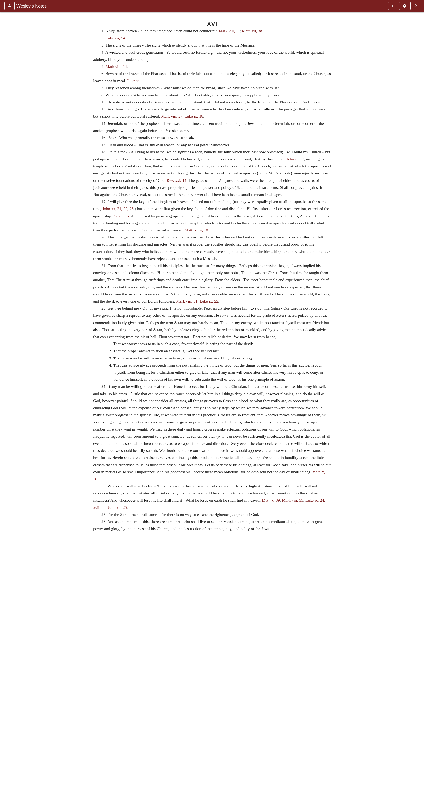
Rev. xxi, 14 (176, 180)
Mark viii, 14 (116, 66)
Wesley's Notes (31, 6)
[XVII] (415, 6)
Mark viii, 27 (171, 116)
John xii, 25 (117, 507)
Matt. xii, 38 (252, 31)
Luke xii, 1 (136, 81)
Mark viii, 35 (292, 500)
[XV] (393, 6)
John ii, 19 (295, 159)
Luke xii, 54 (115, 38)
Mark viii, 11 (229, 31)
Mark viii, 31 (186, 301)
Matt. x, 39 (271, 500)
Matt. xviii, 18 (196, 230)
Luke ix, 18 (194, 116)
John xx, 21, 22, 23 (118, 208)
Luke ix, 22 (209, 301)
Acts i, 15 (121, 216)
